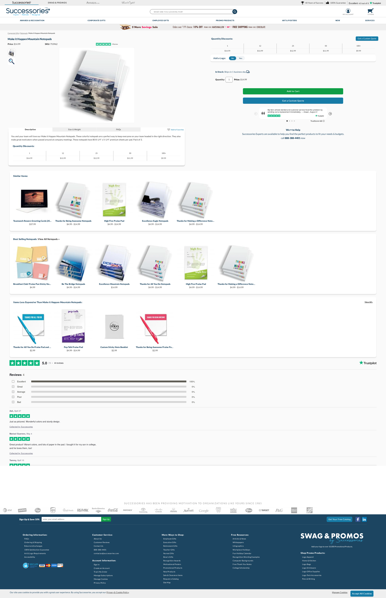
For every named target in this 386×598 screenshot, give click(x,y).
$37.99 (32, 222)
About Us (98, 539)
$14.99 (114, 286)
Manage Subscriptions (103, 575)
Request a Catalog (171, 579)
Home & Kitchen (309, 560)
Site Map (167, 582)
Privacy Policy (100, 583)
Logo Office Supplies (311, 571)
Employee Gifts (161, 20)
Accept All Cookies (362, 593)
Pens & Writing (308, 579)
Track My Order (100, 572)
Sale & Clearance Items (173, 575)
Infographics (238, 546)
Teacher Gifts (169, 550)
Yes (240, 58)
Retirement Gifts (170, 546)
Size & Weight (74, 129)
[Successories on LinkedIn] (364, 519)
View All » (369, 302)
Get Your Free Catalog (339, 519)
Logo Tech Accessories (311, 575)
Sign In (97, 564)
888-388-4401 (100, 550)
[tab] (30, 129)
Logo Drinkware (309, 568)
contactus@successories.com (106, 553)
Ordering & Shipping (33, 542)
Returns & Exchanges (33, 546)
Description (30, 129)
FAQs (118, 129)
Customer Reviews (102, 542)
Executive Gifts (169, 542)
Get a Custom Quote (367, 38)
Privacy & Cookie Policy (117, 592)
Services (370, 20)
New (337, 20)
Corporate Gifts (97, 20)
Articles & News (239, 539)
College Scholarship (241, 568)
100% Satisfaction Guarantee (36, 550)
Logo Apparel (308, 557)
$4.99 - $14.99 (73, 222)
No (232, 58)
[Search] (234, 11)
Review (115, 44)
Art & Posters (289, 20)
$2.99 (32, 349)
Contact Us (98, 546)
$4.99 (32, 286)
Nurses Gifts (168, 553)
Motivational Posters (172, 564)
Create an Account (102, 568)
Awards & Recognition (32, 20)
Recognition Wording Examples (246, 557)
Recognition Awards (172, 560)
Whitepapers (238, 542)
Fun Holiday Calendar (242, 553)
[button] (22, 3)
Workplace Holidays (241, 550)
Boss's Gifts (168, 557)
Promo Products (225, 20)
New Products (169, 572)
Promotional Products (172, 568)
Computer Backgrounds (243, 560)
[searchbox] (193, 11)
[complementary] (193, 27)
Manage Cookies (101, 579)
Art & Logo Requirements (35, 553)
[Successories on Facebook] (358, 519)
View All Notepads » (49, 239)
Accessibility (29, 557)
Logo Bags (306, 564)
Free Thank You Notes (242, 564)
